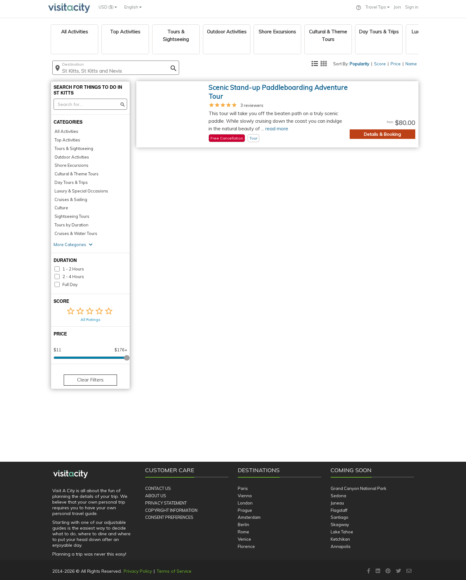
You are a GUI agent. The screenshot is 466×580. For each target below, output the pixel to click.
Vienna (245, 495)
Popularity (359, 63)
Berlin (243, 524)
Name (411, 63)
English (131, 7)
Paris (243, 488)
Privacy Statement (166, 502)
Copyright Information (171, 510)
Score (380, 63)
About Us (155, 495)
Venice (244, 539)
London (245, 502)
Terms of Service (174, 571)
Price (396, 63)
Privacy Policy (138, 571)
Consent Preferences (169, 517)
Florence (246, 546)
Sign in (411, 7)
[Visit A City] (70, 474)
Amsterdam (249, 517)
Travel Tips (376, 7)
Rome (243, 531)
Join (397, 7)
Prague (245, 510)
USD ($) (106, 7)
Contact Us (158, 488)
